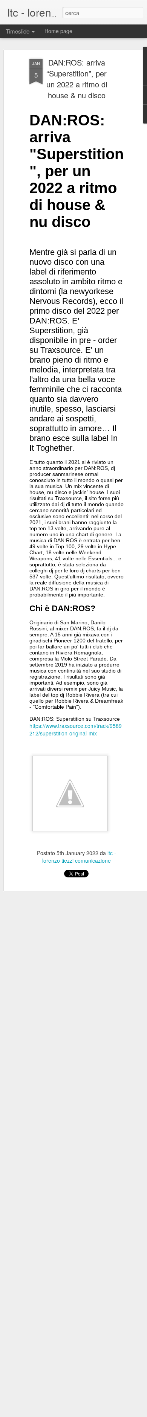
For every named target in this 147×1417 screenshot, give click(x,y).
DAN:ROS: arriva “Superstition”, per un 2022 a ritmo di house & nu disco (76, 79)
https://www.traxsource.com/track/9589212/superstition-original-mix (75, 729)
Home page (58, 31)
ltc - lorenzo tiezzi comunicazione (79, 856)
